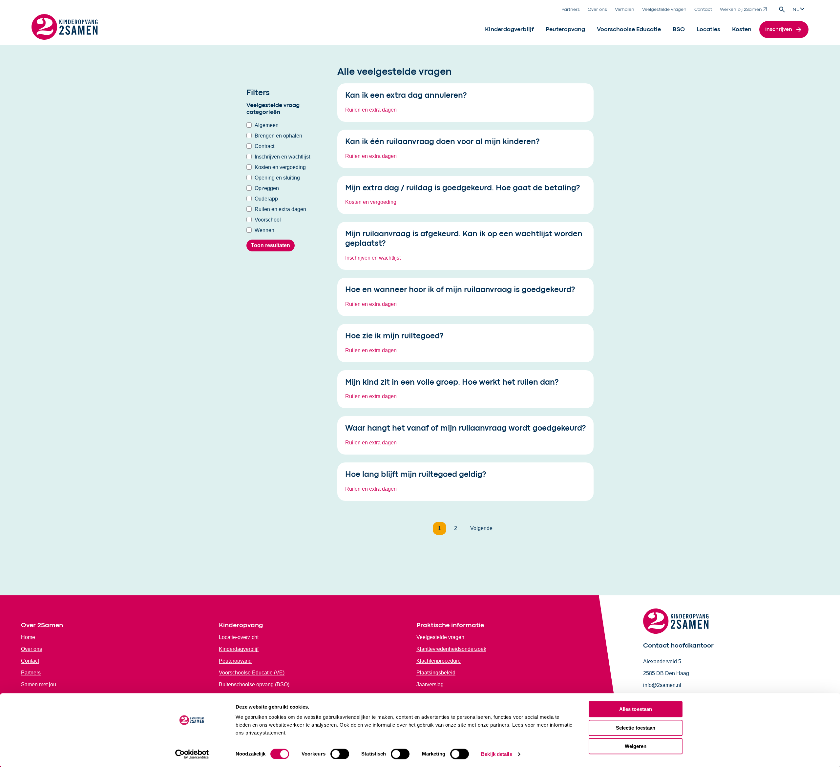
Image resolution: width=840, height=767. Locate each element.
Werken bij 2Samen (741, 9)
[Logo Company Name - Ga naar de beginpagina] (65, 29)
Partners (570, 9)
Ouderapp (266, 199)
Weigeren (636, 746)
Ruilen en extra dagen (280, 209)
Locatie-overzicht (239, 637)
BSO (679, 29)
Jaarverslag (430, 684)
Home (28, 637)
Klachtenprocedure (438, 661)
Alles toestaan (635, 709)
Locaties (708, 29)
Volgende (481, 528)
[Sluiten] (585, 90)
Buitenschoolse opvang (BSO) (254, 684)
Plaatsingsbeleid (435, 672)
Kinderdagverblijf (509, 29)
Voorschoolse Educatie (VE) (251, 672)
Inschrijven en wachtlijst (282, 157)
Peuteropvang (565, 29)
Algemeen (267, 125)
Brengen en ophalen (278, 135)
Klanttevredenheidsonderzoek (451, 649)
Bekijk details (496, 754)
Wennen (264, 230)
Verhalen (624, 9)
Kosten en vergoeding (280, 167)
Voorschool (268, 220)
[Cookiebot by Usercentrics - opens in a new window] (192, 754)
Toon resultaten (270, 245)
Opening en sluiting (277, 178)
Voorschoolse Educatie (629, 29)
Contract (264, 146)
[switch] (339, 754)
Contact (703, 9)
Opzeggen (267, 188)
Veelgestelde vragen (664, 9)
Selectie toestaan (636, 728)
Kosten (741, 29)
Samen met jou (38, 684)
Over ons (597, 9)
